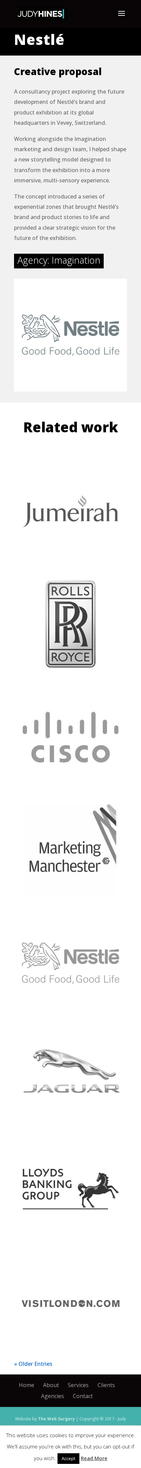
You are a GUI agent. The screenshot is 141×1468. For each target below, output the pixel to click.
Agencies (52, 1396)
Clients (106, 1385)
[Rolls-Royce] (70, 624)
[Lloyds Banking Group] (70, 1189)
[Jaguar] (70, 1076)
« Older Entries (33, 1364)
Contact (83, 1396)
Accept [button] (68, 1458)
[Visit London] (70, 1302)
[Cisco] (70, 737)
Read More (94, 1458)
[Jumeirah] (70, 511)
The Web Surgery (56, 1419)
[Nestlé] (70, 963)
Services (78, 1385)
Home (26, 1385)
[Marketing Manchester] (70, 850)
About (51, 1385)
